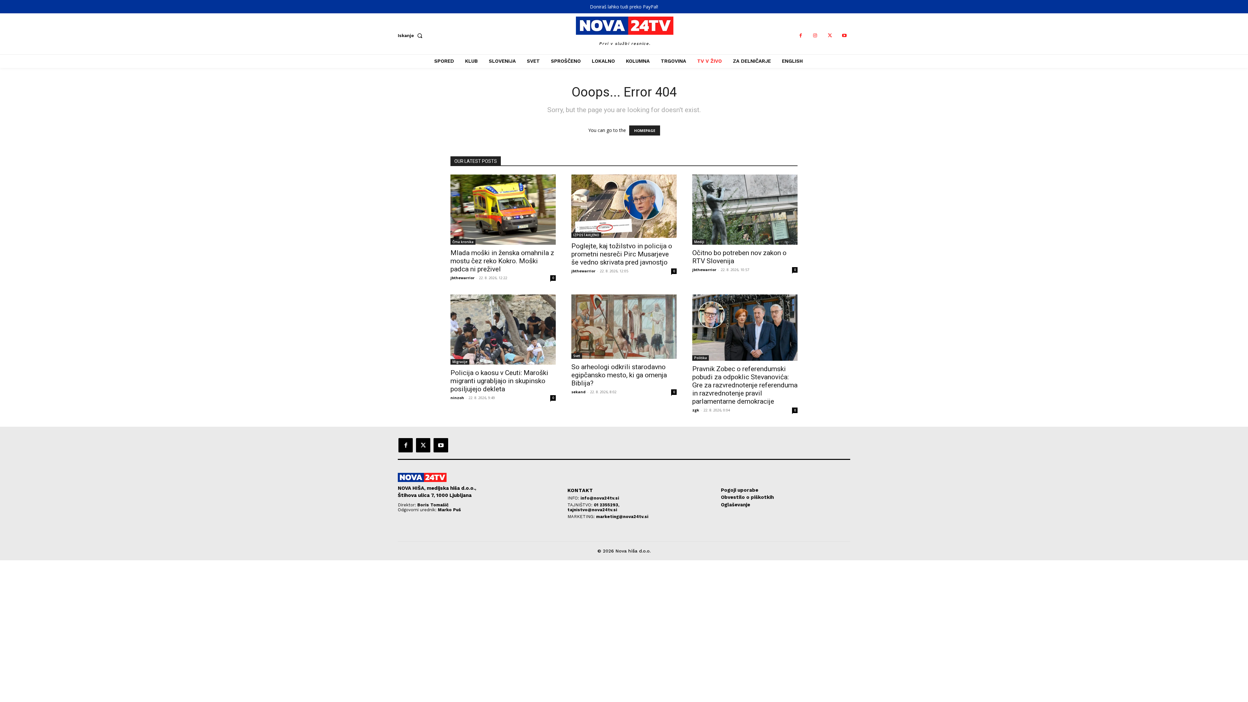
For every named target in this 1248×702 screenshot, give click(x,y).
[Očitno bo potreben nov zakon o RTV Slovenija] (745, 210)
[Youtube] (844, 35)
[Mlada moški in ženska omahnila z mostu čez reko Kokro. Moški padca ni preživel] (503, 210)
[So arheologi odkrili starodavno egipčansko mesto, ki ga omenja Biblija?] (624, 326)
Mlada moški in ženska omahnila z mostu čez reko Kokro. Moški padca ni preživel (502, 261)
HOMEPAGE (644, 130)
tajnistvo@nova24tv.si (592, 509)
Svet (576, 356)
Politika (700, 358)
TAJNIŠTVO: (580, 504)
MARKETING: (581, 516)
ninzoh (457, 397)
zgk (695, 410)
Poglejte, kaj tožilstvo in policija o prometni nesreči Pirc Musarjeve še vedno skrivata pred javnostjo (621, 254)
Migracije (459, 361)
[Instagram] (815, 35)
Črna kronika (463, 242)
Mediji (699, 242)
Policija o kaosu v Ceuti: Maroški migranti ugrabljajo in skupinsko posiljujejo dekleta (499, 381)
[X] (830, 35)
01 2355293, (606, 504)
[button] (411, 35)
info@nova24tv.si (599, 498)
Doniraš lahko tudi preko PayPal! (624, 7)
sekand (578, 391)
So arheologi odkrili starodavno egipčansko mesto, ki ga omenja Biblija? (619, 375)
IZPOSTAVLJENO (586, 235)
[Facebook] (800, 35)
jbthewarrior (462, 277)
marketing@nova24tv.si (622, 516)
